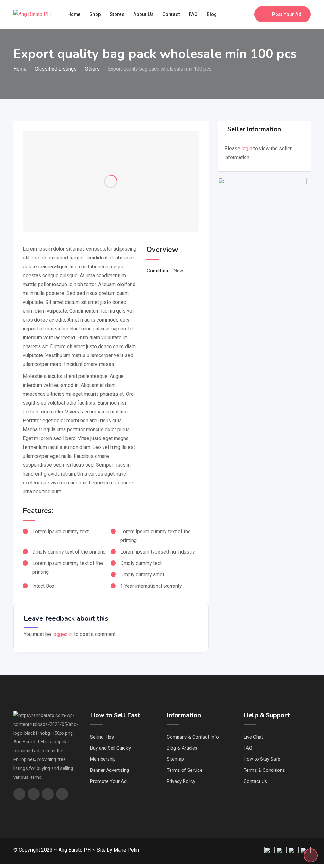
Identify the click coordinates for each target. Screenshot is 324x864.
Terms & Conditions (264, 770)
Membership (103, 759)
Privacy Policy (181, 781)
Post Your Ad (286, 14)
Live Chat (253, 737)
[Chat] (236, 14)
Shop (95, 14)
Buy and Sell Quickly (110, 748)
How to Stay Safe (262, 759)
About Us (143, 14)
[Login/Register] (246, 14)
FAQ (193, 14)
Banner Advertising (109, 770)
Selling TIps (102, 737)
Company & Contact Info (193, 737)
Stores (117, 14)
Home (74, 14)
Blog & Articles (182, 748)
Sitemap (175, 759)
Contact (171, 14)
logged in (62, 634)
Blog (212, 14)
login (246, 148)
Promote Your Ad (108, 781)
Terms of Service (184, 770)
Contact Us (255, 781)
